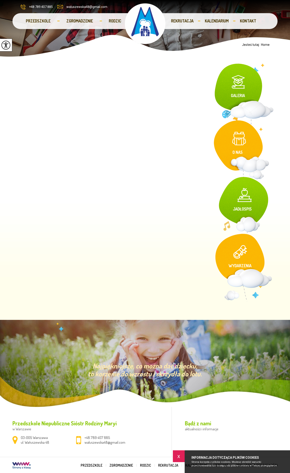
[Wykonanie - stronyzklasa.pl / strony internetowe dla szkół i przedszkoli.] (21, 466)
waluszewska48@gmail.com (86, 7)
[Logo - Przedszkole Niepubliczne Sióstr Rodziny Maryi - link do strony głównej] (145, 23)
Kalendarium (217, 20)
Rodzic (115, 20)
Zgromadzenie (79, 20)
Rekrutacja (182, 20)
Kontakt (248, 20)
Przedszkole (38, 20)
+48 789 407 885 (41, 7)
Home (265, 44)
